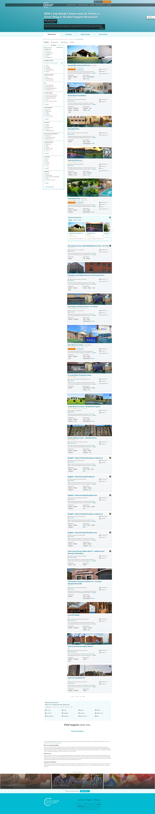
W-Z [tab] (71, 707)
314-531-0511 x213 (72, 443)
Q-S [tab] (66, 707)
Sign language (49, 175)
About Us (109, 5)
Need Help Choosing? (49, 187)
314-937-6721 (71, 165)
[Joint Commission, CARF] (107, 555)
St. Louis (48, 710)
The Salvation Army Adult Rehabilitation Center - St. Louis (88, 246)
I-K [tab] (58, 707)
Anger (47, 145)
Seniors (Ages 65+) (49, 85)
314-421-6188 (71, 683)
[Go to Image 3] (86, 62)
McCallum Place (73, 129)
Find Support (107, 1)
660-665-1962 (71, 480)
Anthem (47, 71)
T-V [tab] (69, 707)
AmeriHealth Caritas (50, 70)
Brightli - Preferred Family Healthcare (81, 477)
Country (47, 163)
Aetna (47, 65)
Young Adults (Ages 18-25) (51, 88)
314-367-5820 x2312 (72, 620)
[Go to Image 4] (87, 62)
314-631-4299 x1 (72, 101)
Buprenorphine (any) (50, 137)
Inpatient (48, 51)
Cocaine (47, 129)
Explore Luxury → (85, 791)
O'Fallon (98, 710)
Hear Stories (98, 1)
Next (83, 696)
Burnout (47, 150)
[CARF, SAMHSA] (107, 310)
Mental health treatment (51, 98)
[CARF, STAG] (107, 460)
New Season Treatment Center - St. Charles (83, 307)
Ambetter (48, 67)
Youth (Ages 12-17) (49, 89)
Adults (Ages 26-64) (50, 86)
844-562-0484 (72, 202)
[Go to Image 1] (83, 62)
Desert (47, 165)
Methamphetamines (50, 130)
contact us (89, 765)
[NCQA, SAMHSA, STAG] (107, 618)
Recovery (92, 5)
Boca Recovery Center (75, 345)
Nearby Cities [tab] (48, 707)
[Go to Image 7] (90, 62)
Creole (47, 181)
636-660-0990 (71, 412)
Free (47, 77)
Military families (49, 117)
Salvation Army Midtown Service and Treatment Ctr (86, 275)
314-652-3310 (71, 280)
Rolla (98, 716)
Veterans (47, 114)
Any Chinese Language (50, 180)
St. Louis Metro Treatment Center (79, 375)
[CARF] (107, 99)
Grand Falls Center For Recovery (79, 65)
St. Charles (49, 713)
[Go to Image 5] (88, 62)
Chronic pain (48, 151)
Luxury (47, 99)
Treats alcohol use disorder (51, 95)
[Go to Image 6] (89, 62)
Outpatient (48, 54)
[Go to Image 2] (84, 62)
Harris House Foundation (77, 95)
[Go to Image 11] (95, 62)
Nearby (73, 42)
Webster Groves (83, 716)
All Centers (46, 42)
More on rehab (80, 39)
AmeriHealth (48, 68)
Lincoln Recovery (74, 198)
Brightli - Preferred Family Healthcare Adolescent (85, 458)
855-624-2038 (71, 134)
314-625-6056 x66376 (73, 651)
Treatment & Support (83, 5)
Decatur (81, 710)
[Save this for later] (110, 47)
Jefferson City (100, 713)
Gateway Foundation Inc (76, 678)
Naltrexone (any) (49, 139)
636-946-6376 (71, 462)
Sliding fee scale (49, 78)
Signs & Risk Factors (71, 5)
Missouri (51, 704)
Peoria (64, 710)
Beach (47, 159)
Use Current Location (51, 22)
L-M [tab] (61, 707)
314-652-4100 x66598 (73, 557)
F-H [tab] (55, 707)
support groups (49, 742)
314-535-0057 (71, 251)
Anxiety (47, 147)
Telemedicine (48, 57)
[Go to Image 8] (91, 62)
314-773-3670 (71, 517)
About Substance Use (100, 5)
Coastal (47, 162)
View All (46, 104)
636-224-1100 (71, 499)
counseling (56, 742)
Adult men (48, 109)
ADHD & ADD (48, 144)
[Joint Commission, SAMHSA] (107, 202)
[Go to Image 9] (93, 62)
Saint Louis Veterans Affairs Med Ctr (80, 646)
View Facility (80, 69)
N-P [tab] (63, 707)
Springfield (65, 713)
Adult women (48, 111)
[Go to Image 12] (95, 156)
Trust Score (100, 749)
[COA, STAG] (107, 441)
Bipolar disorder (49, 148)
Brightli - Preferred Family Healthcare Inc (82, 495)
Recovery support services (51, 101)
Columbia (82, 713)
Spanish (47, 173)
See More (87, 78)
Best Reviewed (65, 42)
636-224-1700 (71, 536)
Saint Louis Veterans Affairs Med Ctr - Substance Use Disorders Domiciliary (86, 552)
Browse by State (76, 731)
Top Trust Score (55, 42)
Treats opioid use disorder (51, 96)
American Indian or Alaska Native (52, 176)
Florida (79, 220)
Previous (73, 696)
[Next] (109, 54)
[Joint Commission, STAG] (107, 587)
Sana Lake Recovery (75, 160)
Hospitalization (49, 52)
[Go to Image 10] (94, 62)
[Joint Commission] (107, 132)
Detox (47, 56)
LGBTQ (47, 112)
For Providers (96, 800)
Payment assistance (50, 80)
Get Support (89, 800)
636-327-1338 (71, 589)
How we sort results (60, 47)
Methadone (48, 135)
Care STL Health (73, 615)
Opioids (47, 124)
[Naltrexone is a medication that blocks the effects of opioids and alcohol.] (53, 138)
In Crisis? (150, 17)
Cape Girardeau (50, 716)
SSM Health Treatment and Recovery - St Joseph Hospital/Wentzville (84, 582)
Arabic (47, 178)
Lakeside (48, 166)
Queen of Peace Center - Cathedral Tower (82, 438)
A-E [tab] (53, 707)
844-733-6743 (71, 312)
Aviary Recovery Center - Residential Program (84, 406)
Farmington (65, 716)
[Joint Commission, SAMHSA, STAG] (107, 348)
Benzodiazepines (49, 127)
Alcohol (47, 126)
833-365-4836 (71, 380)
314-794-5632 (72, 69)
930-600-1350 (72, 348)
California (75, 220)
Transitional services (50, 102)
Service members (49, 116)
